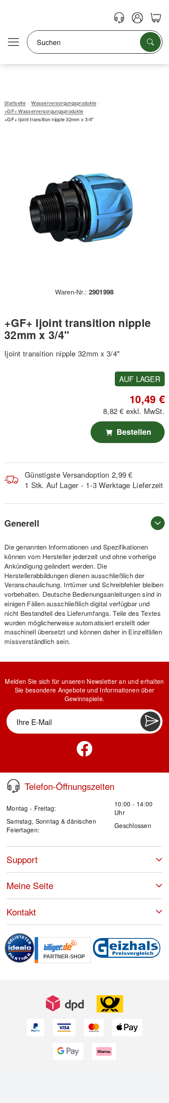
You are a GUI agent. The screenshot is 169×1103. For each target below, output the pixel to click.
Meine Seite (29, 885)
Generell (21, 523)
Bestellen (132, 431)
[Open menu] (13, 42)
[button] (81, 208)
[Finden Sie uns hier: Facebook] (84, 748)
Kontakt (21, 912)
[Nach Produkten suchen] (150, 42)
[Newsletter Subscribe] (150, 721)
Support (22, 859)
